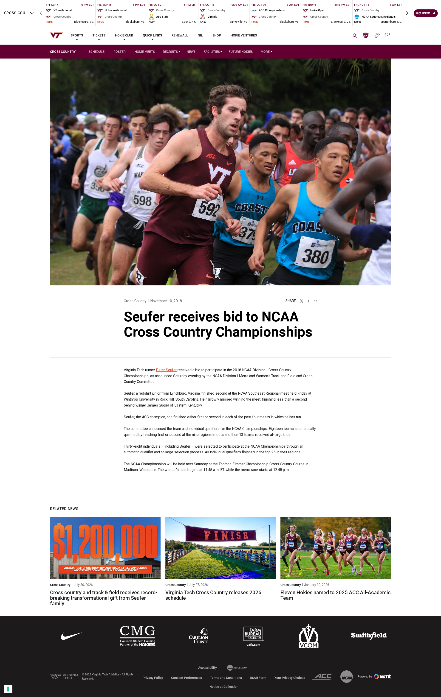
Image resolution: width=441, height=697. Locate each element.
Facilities (212, 51)
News (191, 51)
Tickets (99, 35)
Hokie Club (124, 35)
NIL (200, 35)
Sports (77, 35)
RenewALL (180, 35)
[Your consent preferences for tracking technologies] (8, 689)
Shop (216, 35)
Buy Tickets (423, 13)
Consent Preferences (186, 678)
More (265, 51)
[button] (41, 13)
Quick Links (152, 35)
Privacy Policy (153, 678)
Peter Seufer (166, 370)
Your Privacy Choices (289, 678)
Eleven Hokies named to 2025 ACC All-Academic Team (335, 595)
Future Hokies (241, 51)
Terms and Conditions (226, 678)
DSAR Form (258, 678)
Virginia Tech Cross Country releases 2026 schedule (213, 595)
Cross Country (135, 301)
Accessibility (207, 667)
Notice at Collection (223, 687)
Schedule (97, 51)
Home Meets (145, 52)
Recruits (170, 51)
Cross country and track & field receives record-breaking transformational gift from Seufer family (103, 598)
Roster (119, 51)
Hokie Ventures (244, 35)
